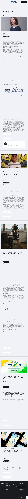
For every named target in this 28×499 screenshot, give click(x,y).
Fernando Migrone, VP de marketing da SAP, (12, 303)
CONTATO (13, 487)
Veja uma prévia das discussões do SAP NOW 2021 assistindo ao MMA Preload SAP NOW (13, 282)
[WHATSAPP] (10, 139)
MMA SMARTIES (8, 490)
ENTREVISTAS (5, 448)
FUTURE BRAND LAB (8, 250)
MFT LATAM (13, 491)
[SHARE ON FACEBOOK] (4, 139)
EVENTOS (4, 250)
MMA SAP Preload (21, 467)
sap (8, 472)
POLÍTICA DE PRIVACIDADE (13, 489)
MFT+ (12, 492)
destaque (5, 420)
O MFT (12, 486)
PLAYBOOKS (7, 489)
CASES (7, 486)
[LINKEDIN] (6, 139)
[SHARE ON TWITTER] (8, 139)
